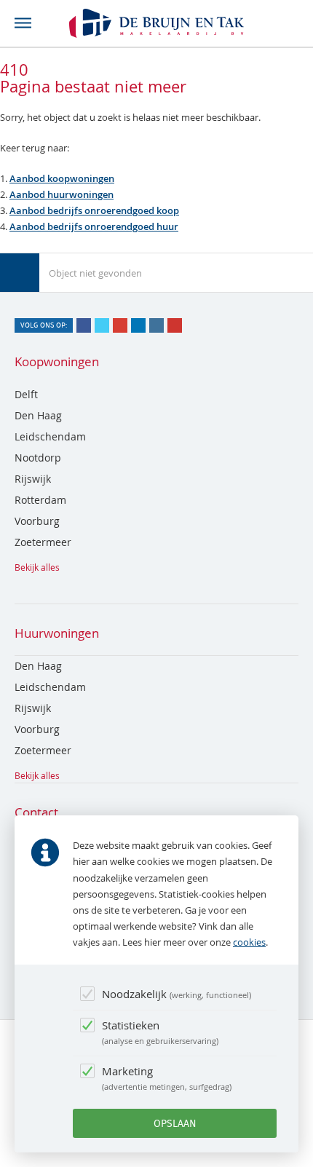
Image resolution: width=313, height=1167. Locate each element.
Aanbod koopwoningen (61, 178)
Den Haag (38, 415)
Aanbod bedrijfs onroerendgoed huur (93, 226)
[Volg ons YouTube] (174, 325)
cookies (249, 942)
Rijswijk (33, 479)
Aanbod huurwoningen (61, 194)
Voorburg (37, 521)
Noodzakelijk (175, 993)
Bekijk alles (37, 567)
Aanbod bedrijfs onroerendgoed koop (94, 210)
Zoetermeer (43, 542)
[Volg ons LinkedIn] (138, 325)
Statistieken (159, 1032)
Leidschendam (50, 436)
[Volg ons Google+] (120, 325)
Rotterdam (40, 500)
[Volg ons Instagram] (156, 325)
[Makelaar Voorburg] (19, 273)
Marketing (165, 1078)
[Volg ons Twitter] (102, 325)
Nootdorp (38, 457)
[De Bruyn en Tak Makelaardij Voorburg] (156, 23)
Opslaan (175, 1123)
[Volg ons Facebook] (83, 325)
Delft (26, 394)
